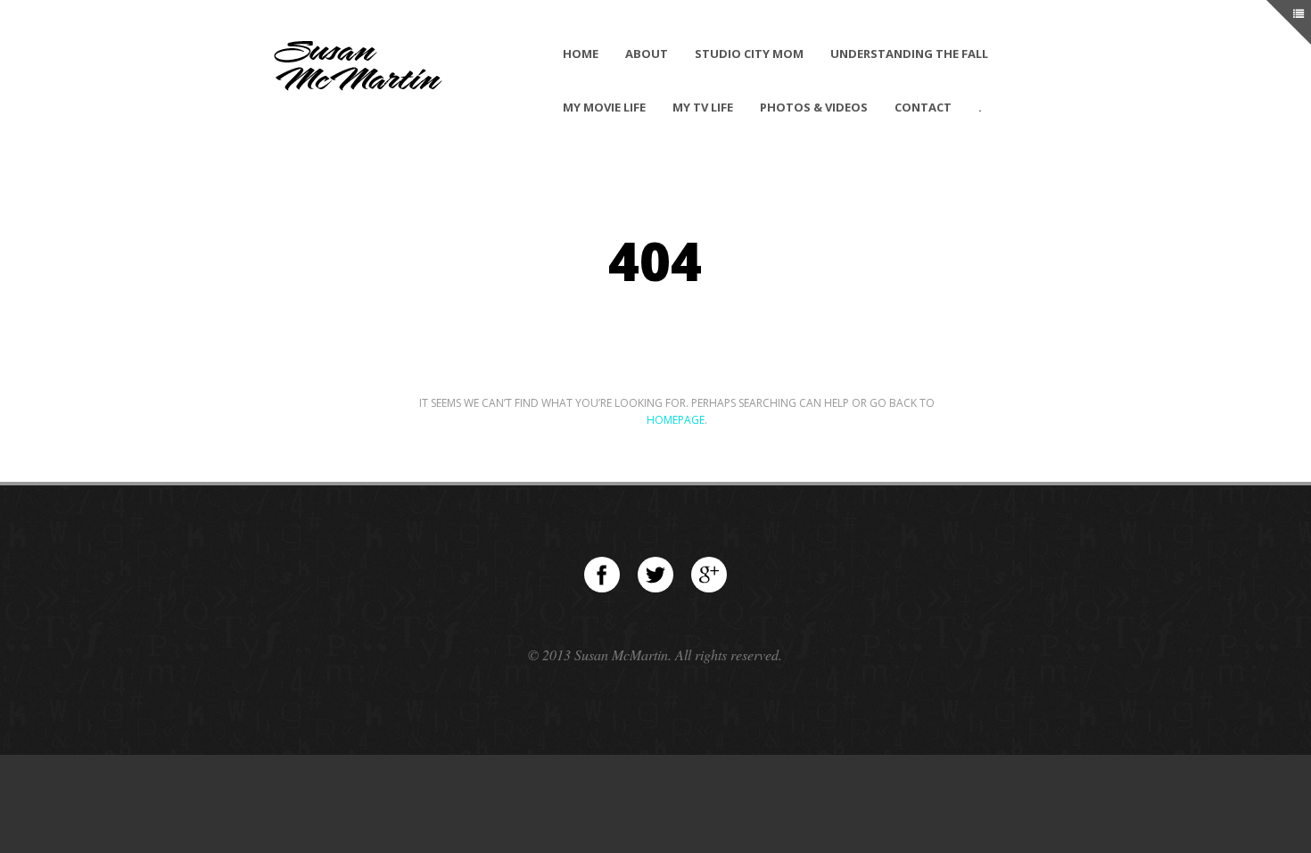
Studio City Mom (749, 54)
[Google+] (709, 574)
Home (580, 54)
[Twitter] (655, 574)
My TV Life (702, 107)
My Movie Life (604, 107)
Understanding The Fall (909, 54)
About (646, 54)
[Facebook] (602, 574)
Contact (923, 107)
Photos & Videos (814, 107)
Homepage (676, 419)
